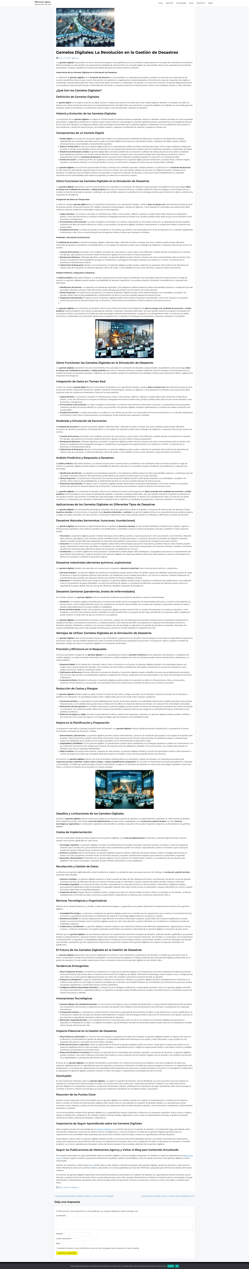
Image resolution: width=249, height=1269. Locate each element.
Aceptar (170, 1266)
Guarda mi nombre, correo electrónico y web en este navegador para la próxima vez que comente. (98, 1248)
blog (91, 1165)
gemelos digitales (103, 1129)
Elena (76, 58)
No (177, 1266)
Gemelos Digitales (70, 1187)
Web (58, 1243)
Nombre (60, 1234)
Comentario (61, 1216)
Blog (61, 1187)
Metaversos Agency (43, 2)
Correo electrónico (64, 1239)
